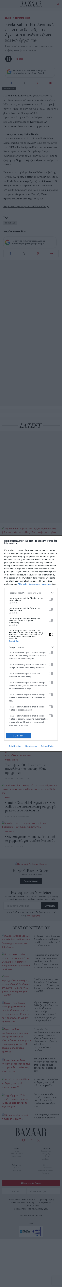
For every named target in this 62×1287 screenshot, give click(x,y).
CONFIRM (18, 736)
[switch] (51, 599)
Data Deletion (15, 746)
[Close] (56, 541)
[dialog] (31, 643)
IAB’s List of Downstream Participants (34, 584)
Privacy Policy (47, 746)
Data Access (31, 746)
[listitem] (31, 592)
